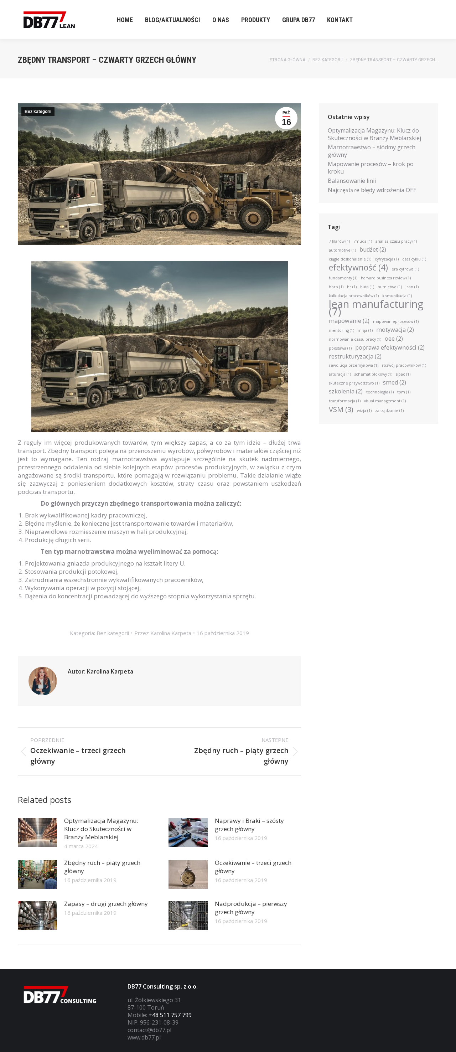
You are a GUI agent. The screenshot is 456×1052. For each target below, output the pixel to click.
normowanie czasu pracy (355, 339)
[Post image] (37, 832)
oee (394, 338)
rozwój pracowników (404, 365)
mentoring (341, 330)
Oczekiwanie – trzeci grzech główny (253, 866)
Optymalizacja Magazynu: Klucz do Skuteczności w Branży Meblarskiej (101, 828)
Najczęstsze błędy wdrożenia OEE (372, 190)
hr (352, 286)
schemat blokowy (373, 374)
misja (365, 330)
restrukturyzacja (355, 356)
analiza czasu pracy (396, 241)
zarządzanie (389, 410)
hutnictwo (390, 286)
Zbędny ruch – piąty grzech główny (102, 866)
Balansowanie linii (352, 181)
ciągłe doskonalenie (350, 259)
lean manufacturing (376, 307)
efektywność (358, 267)
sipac (403, 374)
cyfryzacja (387, 259)
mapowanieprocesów (396, 321)
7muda (362, 241)
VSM (341, 409)
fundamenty (343, 277)
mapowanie (349, 321)
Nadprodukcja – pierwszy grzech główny (251, 907)
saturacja (340, 374)
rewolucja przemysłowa (353, 365)
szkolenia (346, 391)
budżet (372, 249)
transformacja (345, 400)
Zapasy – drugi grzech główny (106, 903)
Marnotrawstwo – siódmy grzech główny (371, 151)
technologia (380, 392)
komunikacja (397, 295)
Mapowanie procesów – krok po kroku (371, 167)
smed (394, 382)
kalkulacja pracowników (354, 295)
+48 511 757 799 (170, 1015)
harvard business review (386, 277)
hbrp (336, 286)
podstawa (340, 348)
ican (412, 286)
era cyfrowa (405, 269)
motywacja (395, 330)
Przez (162, 633)
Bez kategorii (38, 111)
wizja (364, 410)
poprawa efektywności (390, 347)
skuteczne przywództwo (354, 383)
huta (367, 286)
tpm (403, 392)
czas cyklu (414, 259)
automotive (342, 250)
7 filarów (339, 241)
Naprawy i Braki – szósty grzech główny (249, 824)
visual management (385, 400)
